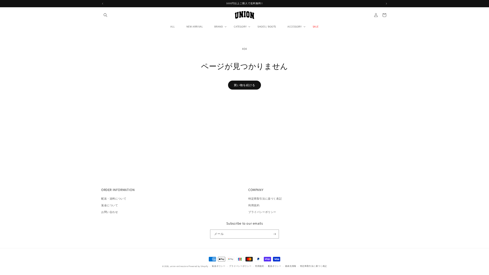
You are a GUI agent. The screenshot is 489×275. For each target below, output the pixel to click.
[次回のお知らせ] (386, 3)
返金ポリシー (218, 266)
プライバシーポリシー (262, 212)
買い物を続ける (244, 85)
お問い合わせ (109, 212)
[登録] (274, 234)
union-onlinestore (179, 266)
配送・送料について (113, 198)
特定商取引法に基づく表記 (265, 198)
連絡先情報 (290, 266)
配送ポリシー (274, 266)
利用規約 (253, 205)
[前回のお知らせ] (102, 3)
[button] (105, 15)
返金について (109, 205)
